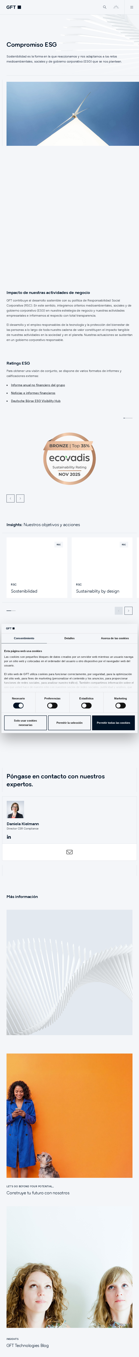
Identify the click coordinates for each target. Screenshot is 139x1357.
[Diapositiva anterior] (10, 498)
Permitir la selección (69, 722)
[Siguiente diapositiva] (20, 498)
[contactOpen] (69, 852)
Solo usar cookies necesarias (25, 722)
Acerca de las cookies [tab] (115, 638)
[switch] (52, 705)
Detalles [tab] (69, 638)
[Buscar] (105, 7)
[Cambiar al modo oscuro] (116, 7)
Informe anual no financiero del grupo (38, 385)
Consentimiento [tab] (24, 638)
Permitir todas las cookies (113, 722)
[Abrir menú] (131, 7)
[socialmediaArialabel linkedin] (9, 837)
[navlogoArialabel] (13, 7)
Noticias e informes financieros (33, 393)
